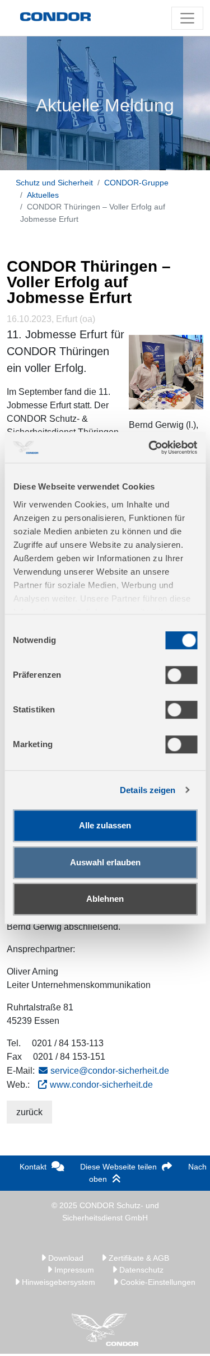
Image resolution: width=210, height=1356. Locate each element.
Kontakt (33, 1166)
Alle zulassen (105, 825)
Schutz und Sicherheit (54, 182)
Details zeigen (147, 790)
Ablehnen (105, 898)
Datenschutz (140, 1269)
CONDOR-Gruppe (136, 182)
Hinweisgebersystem (57, 1282)
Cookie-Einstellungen (156, 1282)
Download (64, 1258)
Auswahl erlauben (105, 862)
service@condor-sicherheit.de (109, 1070)
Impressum (73, 1269)
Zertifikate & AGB (137, 1258)
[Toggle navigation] (187, 18)
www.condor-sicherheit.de (101, 1084)
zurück (29, 1112)
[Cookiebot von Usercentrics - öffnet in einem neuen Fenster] (149, 447)
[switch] (181, 675)
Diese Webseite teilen (118, 1166)
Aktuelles (43, 194)
